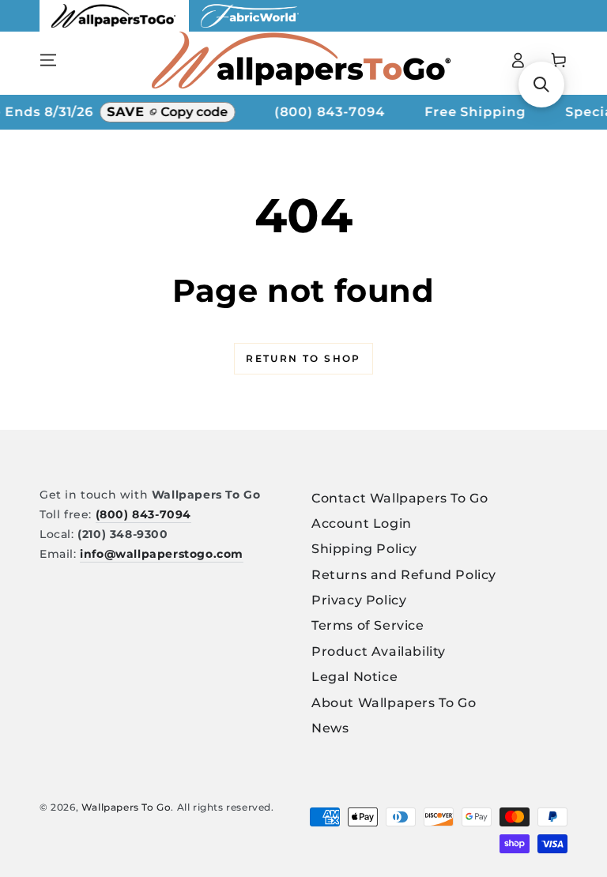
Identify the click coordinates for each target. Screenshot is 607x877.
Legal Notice (354, 676)
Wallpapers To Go (126, 807)
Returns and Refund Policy (403, 574)
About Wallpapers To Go (393, 702)
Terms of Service (367, 625)
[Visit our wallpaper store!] (114, 27)
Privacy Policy (358, 600)
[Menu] (48, 60)
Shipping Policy (364, 548)
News (330, 728)
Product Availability (378, 651)
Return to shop (303, 358)
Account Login (361, 523)
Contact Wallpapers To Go (399, 498)
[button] (541, 84)
